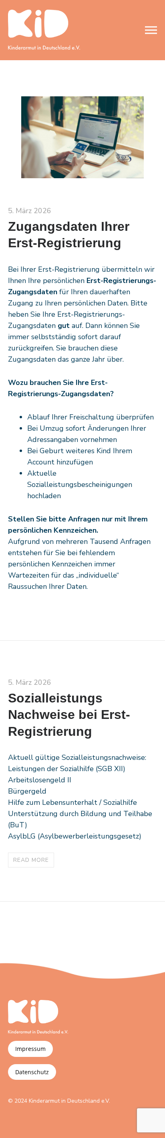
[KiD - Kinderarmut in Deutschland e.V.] (44, 30)
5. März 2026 (29, 211)
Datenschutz (32, 1072)
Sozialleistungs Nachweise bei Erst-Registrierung (69, 715)
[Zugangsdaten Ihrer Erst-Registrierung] (82, 175)
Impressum (30, 1048)
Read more (31, 860)
